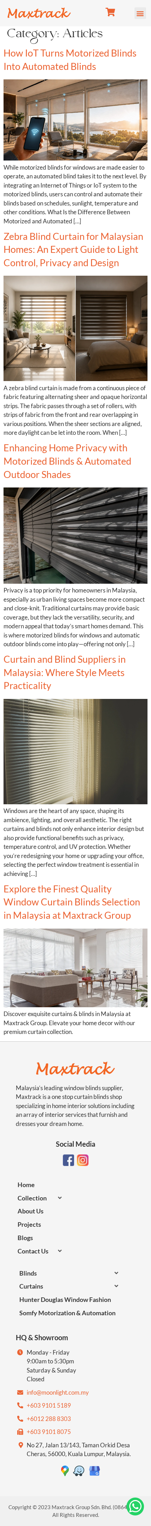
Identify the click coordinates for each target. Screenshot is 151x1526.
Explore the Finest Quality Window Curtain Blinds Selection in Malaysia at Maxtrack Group (72, 902)
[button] (140, 13)
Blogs (25, 1238)
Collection (32, 1198)
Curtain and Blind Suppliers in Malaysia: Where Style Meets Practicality (65, 672)
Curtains (31, 1286)
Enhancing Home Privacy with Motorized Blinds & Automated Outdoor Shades (67, 461)
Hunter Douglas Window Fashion (65, 1299)
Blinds (28, 1273)
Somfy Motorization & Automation (67, 1313)
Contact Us (33, 1251)
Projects (29, 1224)
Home (26, 1184)
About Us (31, 1211)
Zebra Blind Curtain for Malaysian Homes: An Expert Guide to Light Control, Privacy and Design (73, 249)
